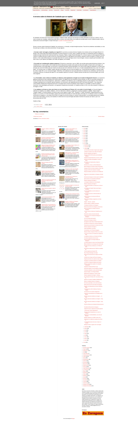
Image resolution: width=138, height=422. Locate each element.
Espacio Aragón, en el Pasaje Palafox (91, 271)
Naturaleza (85, 372)
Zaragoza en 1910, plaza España (71, 168)
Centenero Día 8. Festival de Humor (72, 193)
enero (85, 340)
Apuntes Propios (86, 347)
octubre (85, 148)
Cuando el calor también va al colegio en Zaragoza (71, 129)
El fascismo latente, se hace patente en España (93, 268)
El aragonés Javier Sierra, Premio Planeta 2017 (93, 221)
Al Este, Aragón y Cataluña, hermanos (91, 203)
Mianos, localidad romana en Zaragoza (91, 281)
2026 (84, 128)
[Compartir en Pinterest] (51, 104)
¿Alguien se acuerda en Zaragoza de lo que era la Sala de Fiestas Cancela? (48, 180)
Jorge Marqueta (93, 10)
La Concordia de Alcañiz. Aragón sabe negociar (93, 149)
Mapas (84, 371)
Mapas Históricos (36, 10)
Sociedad (85, 379)
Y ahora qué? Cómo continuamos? (91, 310)
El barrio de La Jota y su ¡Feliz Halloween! (92, 164)
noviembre (86, 146)
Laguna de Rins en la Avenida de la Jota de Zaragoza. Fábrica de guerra (48, 205)
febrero (85, 338)
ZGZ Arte (51, 10)
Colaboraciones (86, 355)
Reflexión (85, 375)
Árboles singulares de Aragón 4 (90, 183)
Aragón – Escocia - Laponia (89, 201)
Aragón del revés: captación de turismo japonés (93, 308)
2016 (84, 342)
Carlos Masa (79, 10)
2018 (84, 141)
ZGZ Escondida (44, 10)
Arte (84, 352)
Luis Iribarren (85, 10)
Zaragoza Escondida (87, 385)
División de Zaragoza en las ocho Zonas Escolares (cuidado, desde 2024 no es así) (48, 154)
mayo (85, 333)
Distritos (84, 360)
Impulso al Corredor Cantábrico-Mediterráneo (93, 279)
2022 (84, 135)
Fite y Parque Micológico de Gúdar (91, 252)
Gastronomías (86, 365)
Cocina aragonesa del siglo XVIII (90, 251)
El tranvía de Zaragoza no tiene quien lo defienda (93, 177)
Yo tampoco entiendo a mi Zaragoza (91, 205)
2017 (84, 143)
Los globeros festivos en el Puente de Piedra (93, 236)
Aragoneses (73, 10)
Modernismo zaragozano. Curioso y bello (92, 273)
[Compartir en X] (48, 104)
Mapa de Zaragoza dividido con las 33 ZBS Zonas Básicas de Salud (48, 146)
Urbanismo (85, 382)
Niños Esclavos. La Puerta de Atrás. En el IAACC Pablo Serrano (72, 153)
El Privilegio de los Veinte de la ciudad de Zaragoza (71, 177)
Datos (84, 357)
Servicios (85, 378)
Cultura (84, 356)
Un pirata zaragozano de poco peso (91, 237)
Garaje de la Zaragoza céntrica (90, 220)
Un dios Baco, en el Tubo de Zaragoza (91, 230)
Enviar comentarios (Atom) (44, 118)
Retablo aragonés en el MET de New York (92, 317)
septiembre (86, 326)
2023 (84, 133)
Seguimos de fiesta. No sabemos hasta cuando (93, 258)
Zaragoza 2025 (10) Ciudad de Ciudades (92, 169)
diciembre (86, 145)
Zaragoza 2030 (86, 384)
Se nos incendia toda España (90, 218)
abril (85, 335)
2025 (84, 130)
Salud (84, 377)
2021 (84, 136)
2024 (84, 131)
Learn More (97, 3)
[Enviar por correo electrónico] (45, 104)
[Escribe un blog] (47, 104)
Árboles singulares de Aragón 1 (90, 226)
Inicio (70, 116)
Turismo (84, 381)
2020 (84, 138)
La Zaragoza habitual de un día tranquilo (92, 182)
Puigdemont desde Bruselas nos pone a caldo (93, 157)
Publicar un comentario (39, 114)
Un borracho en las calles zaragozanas (91, 291)
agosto (85, 328)
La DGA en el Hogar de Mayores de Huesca (92, 262)
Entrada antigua (101, 116)
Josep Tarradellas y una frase (90, 228)
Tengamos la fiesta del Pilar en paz (91, 266)
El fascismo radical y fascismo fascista (91, 213)
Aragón (62, 10)
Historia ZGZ (56, 10)
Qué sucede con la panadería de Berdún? (92, 178)
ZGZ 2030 (67, 10)
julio (85, 330)
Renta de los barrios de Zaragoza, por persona (93, 206)
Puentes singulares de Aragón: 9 (90, 153)
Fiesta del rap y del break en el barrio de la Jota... (93, 225)
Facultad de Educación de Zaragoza (91, 307)
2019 (84, 140)
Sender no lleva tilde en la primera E (72, 137)
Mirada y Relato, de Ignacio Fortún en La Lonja (93, 231)
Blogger (73, 418)
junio (85, 331)
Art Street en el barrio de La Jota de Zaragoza (93, 223)
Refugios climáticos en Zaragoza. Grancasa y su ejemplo (71, 202)
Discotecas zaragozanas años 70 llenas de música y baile (47, 138)
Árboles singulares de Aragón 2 (90, 180)
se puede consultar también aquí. (66, 40)
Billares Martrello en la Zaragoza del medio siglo (93, 244)
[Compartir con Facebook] (49, 104)
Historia (38, 106)
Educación (85, 363)
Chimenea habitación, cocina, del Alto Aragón (93, 270)
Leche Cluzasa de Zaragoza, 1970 (48, 196)
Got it (103, 3)
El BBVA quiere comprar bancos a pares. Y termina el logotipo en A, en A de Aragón (72, 161)
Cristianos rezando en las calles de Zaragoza (93, 151)
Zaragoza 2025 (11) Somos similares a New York (93, 168)
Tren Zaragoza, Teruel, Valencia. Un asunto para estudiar (72, 146)
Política (41, 106)
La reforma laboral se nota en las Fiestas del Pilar (93, 242)
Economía (85, 362)
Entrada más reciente (38, 116)
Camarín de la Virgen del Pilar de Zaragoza (92, 257)
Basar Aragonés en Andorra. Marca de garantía (93, 166)
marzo (85, 336)
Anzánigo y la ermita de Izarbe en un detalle (92, 260)
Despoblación (86, 359)
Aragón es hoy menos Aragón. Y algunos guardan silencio (47, 172)
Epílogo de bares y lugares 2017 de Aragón (92, 324)
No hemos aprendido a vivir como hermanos (92, 282)
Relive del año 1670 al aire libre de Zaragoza (93, 284)
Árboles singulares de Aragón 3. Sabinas (92, 275)
